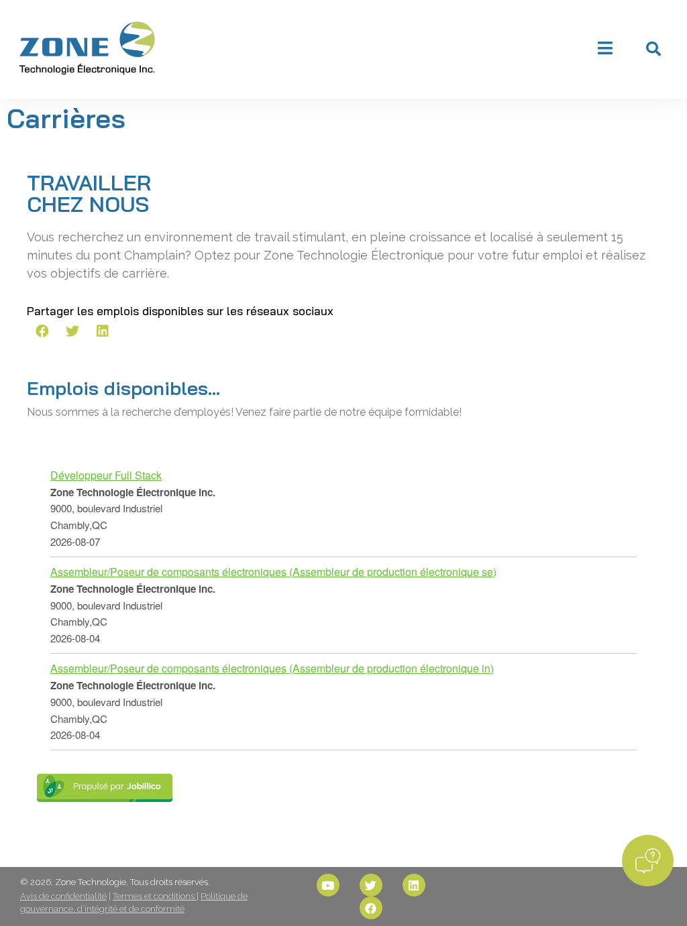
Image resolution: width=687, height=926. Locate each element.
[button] (653, 49)
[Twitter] (371, 885)
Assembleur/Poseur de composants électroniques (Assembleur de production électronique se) (273, 571)
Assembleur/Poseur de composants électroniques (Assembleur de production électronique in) (272, 668)
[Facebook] (371, 907)
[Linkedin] (414, 885)
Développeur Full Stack (106, 475)
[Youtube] (328, 885)
